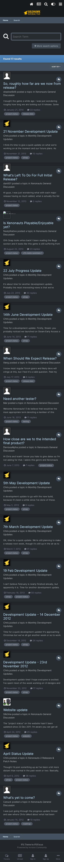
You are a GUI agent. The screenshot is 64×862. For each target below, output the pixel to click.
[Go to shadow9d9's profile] (7, 75)
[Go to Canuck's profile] (7, 789)
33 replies (34, 109)
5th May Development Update (26, 483)
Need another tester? (19, 399)
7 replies (29, 465)
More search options (47, 46)
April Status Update (18, 754)
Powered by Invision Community (32, 847)
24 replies (37, 640)
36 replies (30, 775)
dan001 (7, 183)
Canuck (7, 801)
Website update (15, 710)
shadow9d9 (9, 91)
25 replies (31, 732)
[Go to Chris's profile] (7, 123)
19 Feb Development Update (25, 571)
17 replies (37, 688)
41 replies (31, 549)
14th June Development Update (28, 315)
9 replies (29, 505)
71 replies (32, 336)
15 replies (37, 153)
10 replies (35, 819)
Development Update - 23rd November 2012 (25, 664)
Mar (5, 403)
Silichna (7, 714)
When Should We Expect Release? (30, 358)
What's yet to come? (19, 798)
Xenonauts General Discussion (44, 362)
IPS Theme (26, 844)
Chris (6, 135)
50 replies (36, 592)
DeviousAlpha (10, 447)
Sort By (55, 67)
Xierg (6, 362)
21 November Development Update (30, 131)
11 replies (32, 417)
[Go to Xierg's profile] (7, 350)
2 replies (37, 201)
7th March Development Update (28, 527)
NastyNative (10, 231)
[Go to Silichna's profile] (7, 702)
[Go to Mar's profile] (7, 390)
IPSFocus (38, 844)
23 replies (34, 249)
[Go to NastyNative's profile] (7, 215)
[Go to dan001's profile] (7, 167)
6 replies (30, 377)
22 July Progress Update (22, 271)
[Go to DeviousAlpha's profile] (7, 431)
